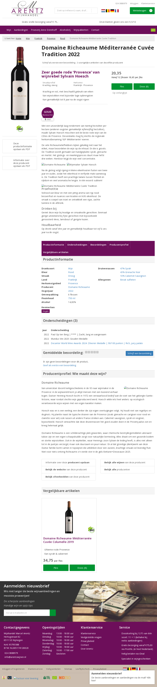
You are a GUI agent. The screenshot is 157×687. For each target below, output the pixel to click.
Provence (51, 38)
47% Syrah (125, 268)
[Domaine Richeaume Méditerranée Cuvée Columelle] (69, 517)
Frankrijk (38, 38)
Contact (95, 29)
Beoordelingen (98, 244)
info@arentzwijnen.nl (15, 657)
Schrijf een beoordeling (139, 353)
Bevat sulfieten (128, 279)
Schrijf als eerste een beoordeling (58, 62)
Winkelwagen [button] (142, 10)
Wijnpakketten (81, 29)
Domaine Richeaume (79, 287)
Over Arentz (87, 648)
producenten (117, 469)
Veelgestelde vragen (91, 637)
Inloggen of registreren (13, 669)
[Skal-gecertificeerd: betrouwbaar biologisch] (153, 30)
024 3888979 (11, 653)
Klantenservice (148, 3)
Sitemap (68, 669)
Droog (71, 275)
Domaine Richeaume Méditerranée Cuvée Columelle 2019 (67, 540)
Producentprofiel (119, 244)
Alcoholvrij (65, 29)
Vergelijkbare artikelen (55, 252)
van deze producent (66, 469)
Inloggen (134, 3)
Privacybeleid (87, 641)
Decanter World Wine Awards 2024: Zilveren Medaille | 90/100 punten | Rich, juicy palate (97, 343)
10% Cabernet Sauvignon (133, 275)
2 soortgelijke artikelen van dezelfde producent (100, 62)
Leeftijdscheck (83, 669)
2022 (70, 290)
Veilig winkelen (53, 669)
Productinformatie (53, 244)
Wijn (9, 29)
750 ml (71, 298)
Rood (62, 38)
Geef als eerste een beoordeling (59, 365)
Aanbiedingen (21, 29)
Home (18, 38)
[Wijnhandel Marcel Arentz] (27, 8)
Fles (122, 86)
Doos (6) (144, 86)
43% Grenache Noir (130, 272)
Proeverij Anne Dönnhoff (44, 29)
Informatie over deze (67, 462)
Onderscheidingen (77, 244)
